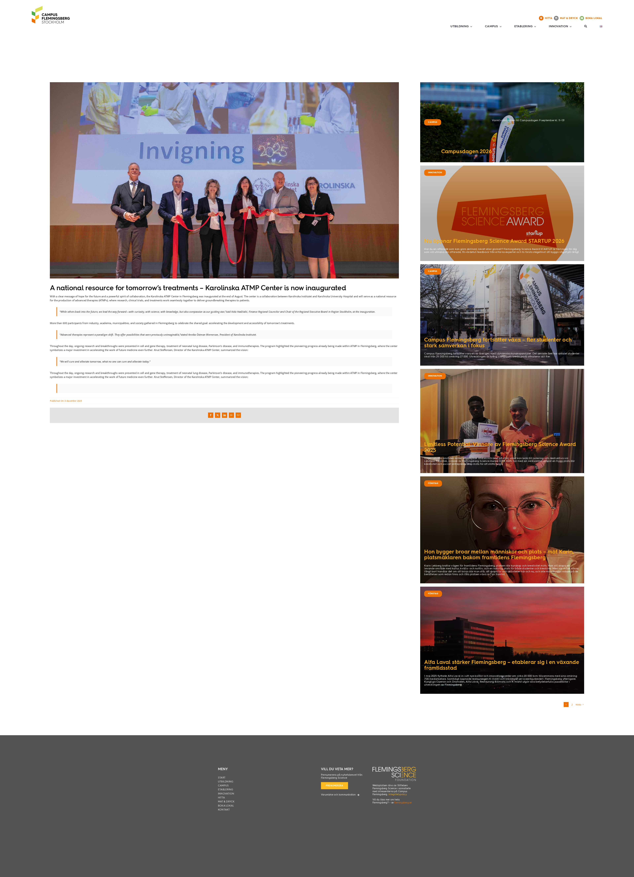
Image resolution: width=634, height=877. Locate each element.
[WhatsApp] (231, 415)
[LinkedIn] (224, 415)
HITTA (549, 18)
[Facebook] (210, 415)
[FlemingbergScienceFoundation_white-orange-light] (394, 768)
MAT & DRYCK (570, 18)
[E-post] (238, 415)
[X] (217, 415)
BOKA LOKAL (593, 18)
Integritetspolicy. (397, 794)
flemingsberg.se (403, 803)
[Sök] (585, 26)
